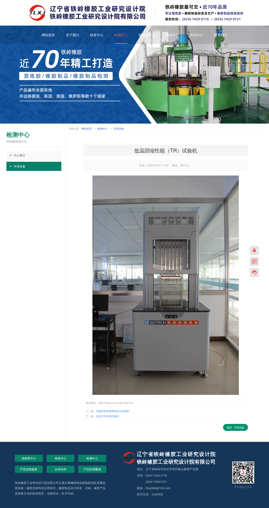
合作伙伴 (60, 469)
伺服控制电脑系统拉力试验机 (112, 411)
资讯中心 (196, 34)
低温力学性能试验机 (107, 416)
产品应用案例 (92, 469)
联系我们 (220, 34)
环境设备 (119, 128)
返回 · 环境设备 (235, 427)
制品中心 (172, 34)
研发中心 (96, 34)
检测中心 (120, 34)
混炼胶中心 (146, 34)
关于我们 (72, 34)
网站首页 (48, 34)
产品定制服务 (29, 469)
